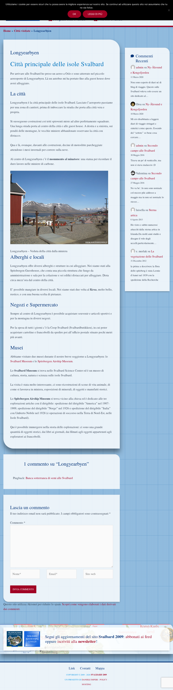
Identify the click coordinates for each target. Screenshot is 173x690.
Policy (103, 679)
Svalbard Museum (21, 361)
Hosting (86, 684)
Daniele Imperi (90, 679)
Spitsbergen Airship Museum (55, 361)
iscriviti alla (76, 641)
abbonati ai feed (139, 636)
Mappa (99, 668)
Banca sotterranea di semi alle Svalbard (49, 478)
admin (139, 67)
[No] (168, 10)
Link (72, 668)
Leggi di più (95, 14)
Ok (74, 14)
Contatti (85, 668)
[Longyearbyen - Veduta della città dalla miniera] (59, 207)
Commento (17, 523)
